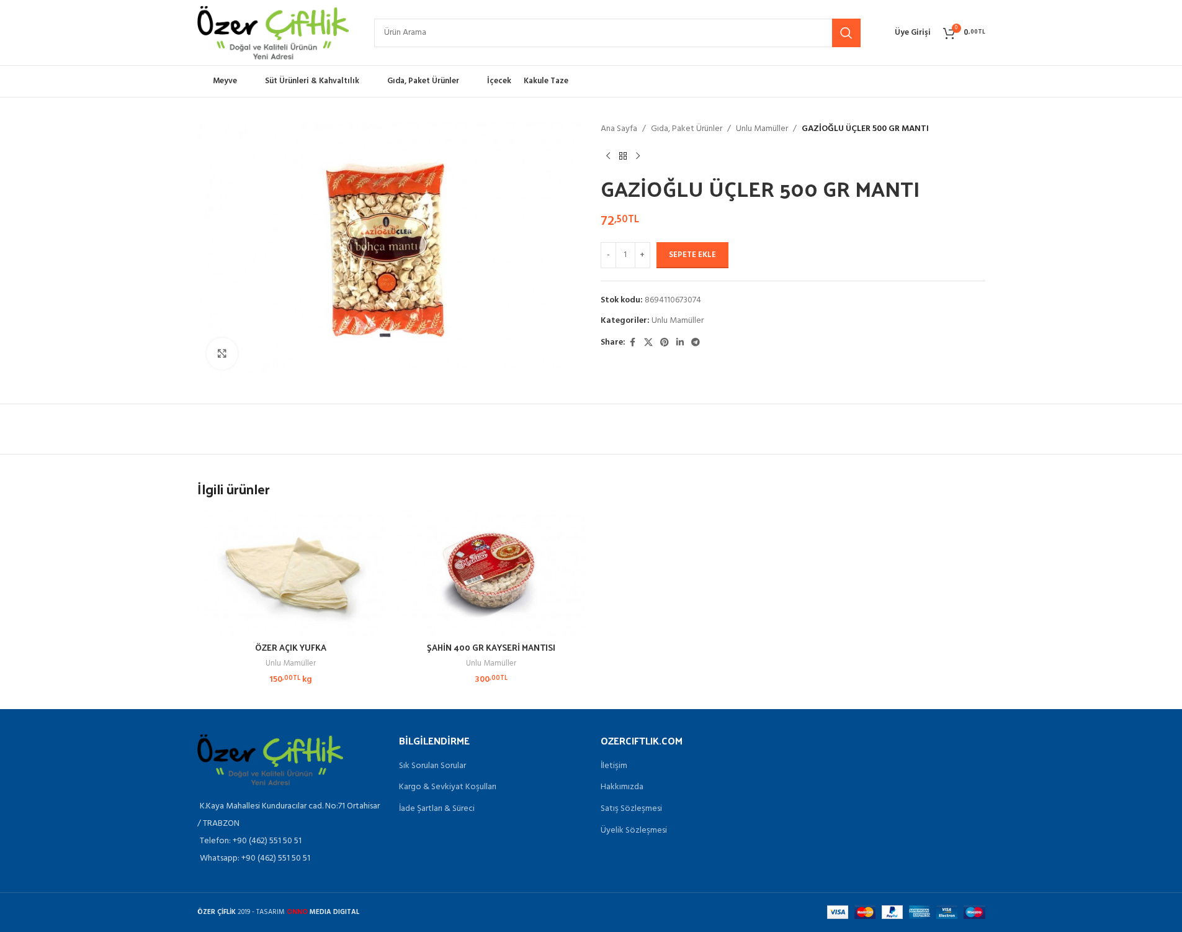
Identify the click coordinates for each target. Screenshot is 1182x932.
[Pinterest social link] (664, 343)
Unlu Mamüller (762, 129)
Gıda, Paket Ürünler (686, 129)
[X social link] (648, 343)
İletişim (614, 766)
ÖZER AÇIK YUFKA (290, 647)
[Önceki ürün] (608, 155)
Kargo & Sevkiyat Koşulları (447, 787)
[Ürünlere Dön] (623, 155)
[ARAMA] (846, 33)
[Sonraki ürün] (637, 155)
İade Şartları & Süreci (437, 809)
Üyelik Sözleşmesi (634, 831)
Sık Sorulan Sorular (432, 766)
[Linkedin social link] (680, 343)
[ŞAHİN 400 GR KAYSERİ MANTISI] (491, 573)
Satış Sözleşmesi (631, 809)
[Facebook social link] (632, 343)
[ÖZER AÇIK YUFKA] (291, 573)
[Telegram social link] (695, 343)
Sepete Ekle (692, 254)
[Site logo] (273, 32)
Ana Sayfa (619, 129)
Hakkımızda (622, 787)
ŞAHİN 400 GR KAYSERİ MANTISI (491, 647)
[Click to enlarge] (222, 353)
